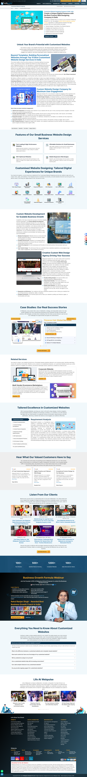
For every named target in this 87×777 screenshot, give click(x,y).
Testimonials (63, 727)
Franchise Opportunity (66, 0)
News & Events (64, 730)
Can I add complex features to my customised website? (26, 664)
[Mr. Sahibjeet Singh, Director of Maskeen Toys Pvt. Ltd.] (65, 510)
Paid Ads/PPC (30, 729)
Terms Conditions (64, 741)
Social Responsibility (65, 733)
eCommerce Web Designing (17, 726)
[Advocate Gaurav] (43, 510)
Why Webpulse (64, 724)
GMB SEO (29, 724)
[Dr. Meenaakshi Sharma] (65, 530)
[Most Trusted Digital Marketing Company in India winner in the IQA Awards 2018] (38, 608)
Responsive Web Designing (16, 733)
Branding (63, 738)
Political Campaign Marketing (33, 738)
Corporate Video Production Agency (50, 731)
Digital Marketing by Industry (33, 739)
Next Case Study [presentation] (71, 318)
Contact (83, 3)
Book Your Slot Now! (16, 617)
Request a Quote (49, 36)
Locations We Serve (65, 739)
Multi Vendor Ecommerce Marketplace (70, 6)
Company (70, 3)
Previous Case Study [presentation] (16, 318)
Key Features (14, 128)
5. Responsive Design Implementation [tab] (17, 432)
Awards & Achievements (66, 729)
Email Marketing (30, 732)
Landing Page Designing (16, 732)
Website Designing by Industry (17, 729)
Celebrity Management (49, 736)
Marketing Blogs (64, 732)
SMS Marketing (30, 733)
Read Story (28, 617)
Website (38, 3)
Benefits (20, 128)
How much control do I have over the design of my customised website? (31, 654)
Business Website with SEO (16, 724)
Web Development (15, 727)
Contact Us (63, 736)
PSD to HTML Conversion (16, 730)
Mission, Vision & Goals (65, 723)
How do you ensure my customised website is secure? (26, 643)
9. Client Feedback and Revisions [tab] (20, 443)
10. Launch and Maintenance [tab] (19, 446)
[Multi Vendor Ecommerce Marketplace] (63, 390)
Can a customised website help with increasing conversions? (28, 661)
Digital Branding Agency (49, 727)
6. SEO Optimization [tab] (17, 435)
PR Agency (46, 723)
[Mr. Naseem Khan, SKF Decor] (43, 530)
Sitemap (62, 744)
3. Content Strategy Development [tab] (17, 425)
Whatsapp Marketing (31, 730)
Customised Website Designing (17, 723)
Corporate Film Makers (49, 729)
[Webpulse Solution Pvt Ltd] (6, 3)
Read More (41, 378)
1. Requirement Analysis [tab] (18, 419)
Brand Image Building (48, 726)
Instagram (17, 759)
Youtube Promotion (31, 727)
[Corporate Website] (24, 374)
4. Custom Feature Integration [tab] (19, 429)
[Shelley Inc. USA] (21, 530)
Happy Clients (32, 128)
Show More (14, 479)
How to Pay (63, 735)
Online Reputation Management (51, 721)
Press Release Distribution (49, 724)
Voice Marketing (30, 735)
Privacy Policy (64, 742)
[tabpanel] (53, 429)
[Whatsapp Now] (2, 771)
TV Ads (45, 733)
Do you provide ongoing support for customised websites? (27, 668)
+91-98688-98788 (55, 1)
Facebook (13, 759)
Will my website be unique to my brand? (22, 658)
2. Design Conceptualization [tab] (19, 422)
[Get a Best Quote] (2, 774)
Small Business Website (16, 721)
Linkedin (31, 759)
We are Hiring (75, 0)
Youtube (22, 759)
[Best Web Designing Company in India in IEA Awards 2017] (20, 608)
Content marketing (31, 736)
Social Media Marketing (32, 726)
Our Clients (63, 726)
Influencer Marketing (48, 735)
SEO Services (30, 723)
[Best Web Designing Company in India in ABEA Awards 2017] (14, 608)
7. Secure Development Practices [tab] (20, 438)
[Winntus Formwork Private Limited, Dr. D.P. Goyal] (21, 510)
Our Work (77, 3)
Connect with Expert (50, 333)
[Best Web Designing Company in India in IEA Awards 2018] (26, 608)
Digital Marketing (47, 3)
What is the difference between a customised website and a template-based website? (34, 651)
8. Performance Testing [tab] (18, 441)
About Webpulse (64, 721)
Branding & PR (56, 3)
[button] (60, 325)
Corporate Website (60, 6)
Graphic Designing (48, 738)
